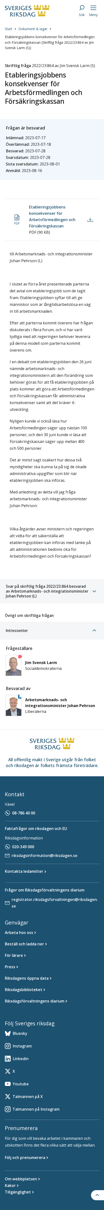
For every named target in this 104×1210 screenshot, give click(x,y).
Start (8, 28)
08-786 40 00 (23, 813)
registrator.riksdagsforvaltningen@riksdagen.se (55, 903)
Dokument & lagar (32, 28)
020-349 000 (23, 846)
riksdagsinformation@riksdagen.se (44, 855)
